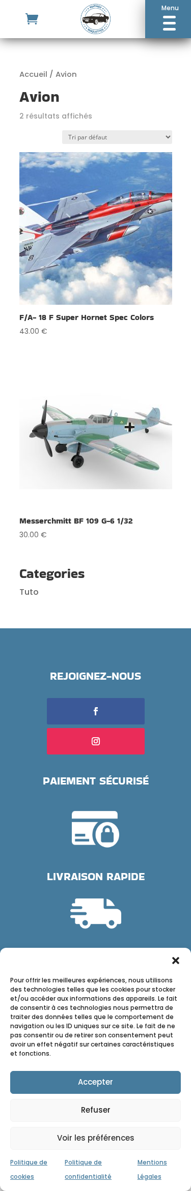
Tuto (29, 592)
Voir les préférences (95, 1137)
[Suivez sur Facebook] (96, 711)
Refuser (96, 1110)
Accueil (33, 74)
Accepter (95, 1082)
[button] (176, 960)
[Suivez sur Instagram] (96, 741)
